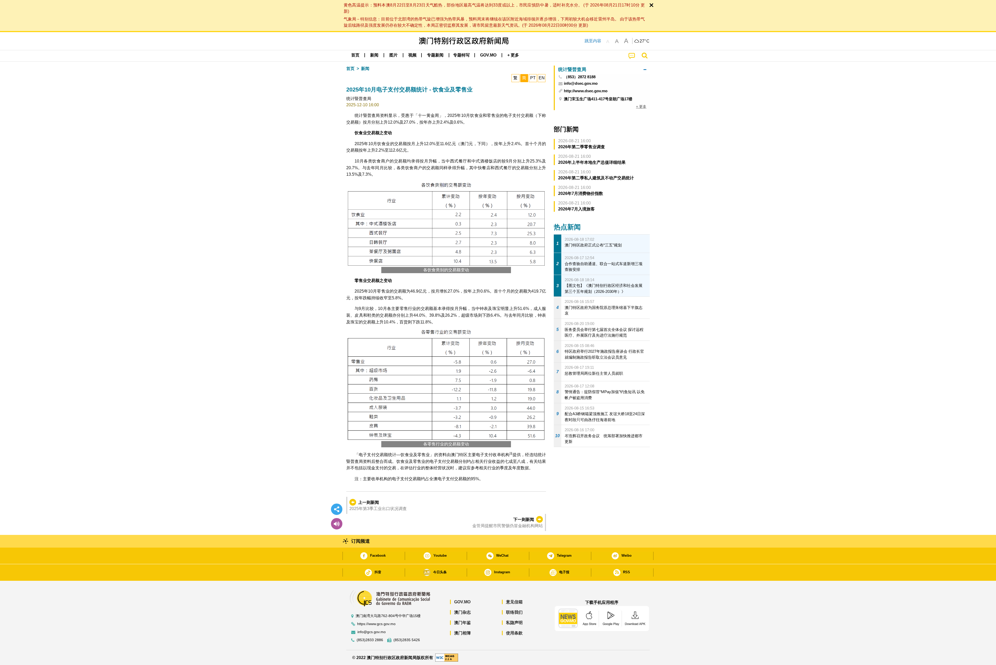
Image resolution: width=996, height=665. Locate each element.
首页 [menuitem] (355, 55)
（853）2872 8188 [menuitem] (580, 77)
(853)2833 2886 (370, 640)
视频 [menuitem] (412, 55)
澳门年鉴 (462, 622)
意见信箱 (514, 602)
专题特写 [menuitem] (461, 55)
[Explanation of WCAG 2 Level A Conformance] (446, 657)
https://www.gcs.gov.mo (376, 624)
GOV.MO (462, 602)
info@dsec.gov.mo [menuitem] (581, 83)
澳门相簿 (462, 633)
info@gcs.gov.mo (371, 632)
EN (542, 78)
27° (644, 41)
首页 (350, 68)
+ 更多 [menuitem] (641, 106)
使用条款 (514, 633)
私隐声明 (514, 622)
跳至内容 (593, 41)
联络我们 (514, 612)
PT (533, 78)
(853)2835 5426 (406, 640)
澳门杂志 (462, 612)
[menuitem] (374, 55)
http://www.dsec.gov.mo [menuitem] (585, 91)
